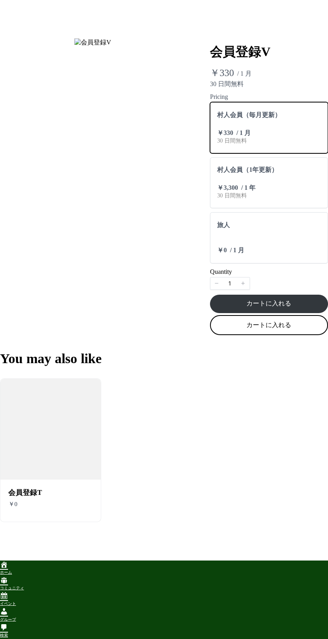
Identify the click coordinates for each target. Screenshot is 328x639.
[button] (216, 283)
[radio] (269, 127)
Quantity (221, 271)
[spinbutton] (230, 283)
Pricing (219, 96)
